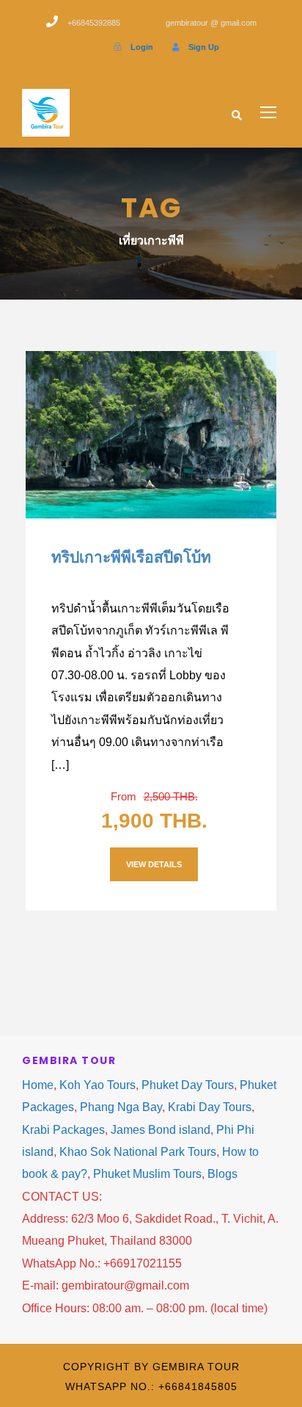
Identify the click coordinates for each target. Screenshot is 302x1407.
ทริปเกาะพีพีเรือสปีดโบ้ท (131, 557)
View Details (154, 864)
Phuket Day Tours (187, 1085)
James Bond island (160, 1130)
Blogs (222, 1174)
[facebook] (88, 47)
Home (38, 1085)
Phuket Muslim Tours (147, 1174)
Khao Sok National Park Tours (137, 1152)
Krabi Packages (63, 1130)
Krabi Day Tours (209, 1107)
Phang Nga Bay (121, 1107)
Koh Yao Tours (97, 1085)
